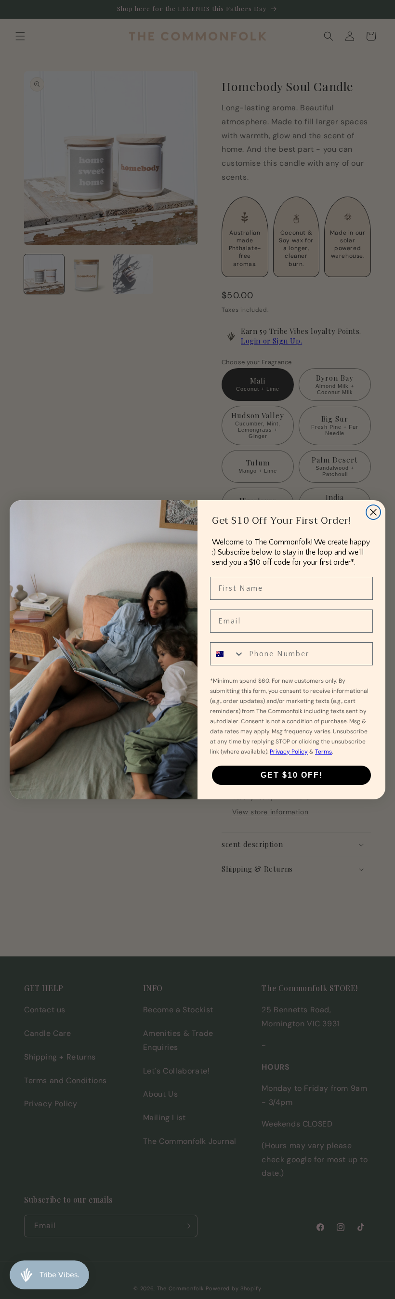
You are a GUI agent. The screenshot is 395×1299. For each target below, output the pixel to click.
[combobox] (227, 654)
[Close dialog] (373, 512)
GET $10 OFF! (292, 775)
